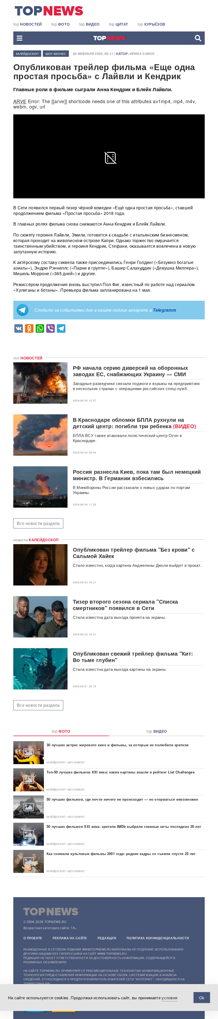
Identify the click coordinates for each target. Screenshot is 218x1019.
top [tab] (61, 731)
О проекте (32, 938)
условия (169, 997)
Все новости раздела (38, 523)
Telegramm (164, 310)
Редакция (107, 938)
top (27, 24)
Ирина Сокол (142, 53)
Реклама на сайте (70, 938)
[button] (19, 38)
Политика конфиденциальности (158, 938)
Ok (201, 997)
